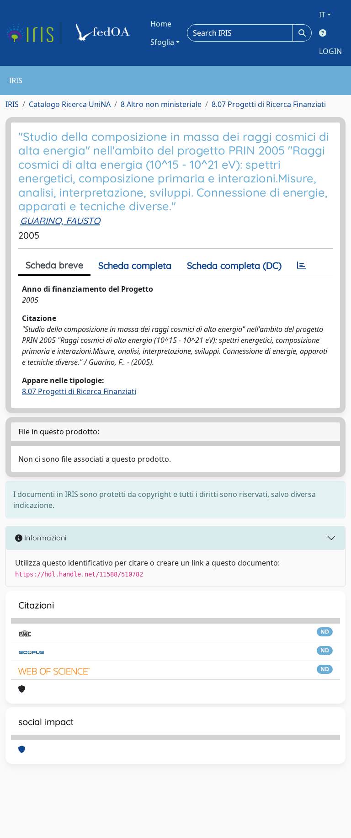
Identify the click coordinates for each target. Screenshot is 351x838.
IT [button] (322, 15)
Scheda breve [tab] (54, 265)
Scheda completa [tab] (134, 265)
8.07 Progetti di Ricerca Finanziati (269, 104)
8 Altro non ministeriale (161, 104)
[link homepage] (33, 33)
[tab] (301, 265)
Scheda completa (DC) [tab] (234, 265)
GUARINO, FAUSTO (60, 220)
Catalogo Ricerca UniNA (70, 104)
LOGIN (330, 51)
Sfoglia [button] (162, 42)
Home (160, 24)
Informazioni (44, 537)
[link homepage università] (104, 33)
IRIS (12, 104)
